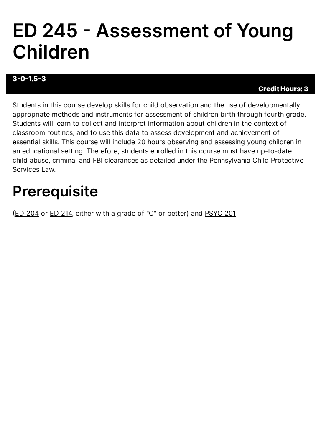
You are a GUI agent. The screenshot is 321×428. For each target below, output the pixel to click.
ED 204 (27, 213)
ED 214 (61, 213)
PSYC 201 (220, 213)
